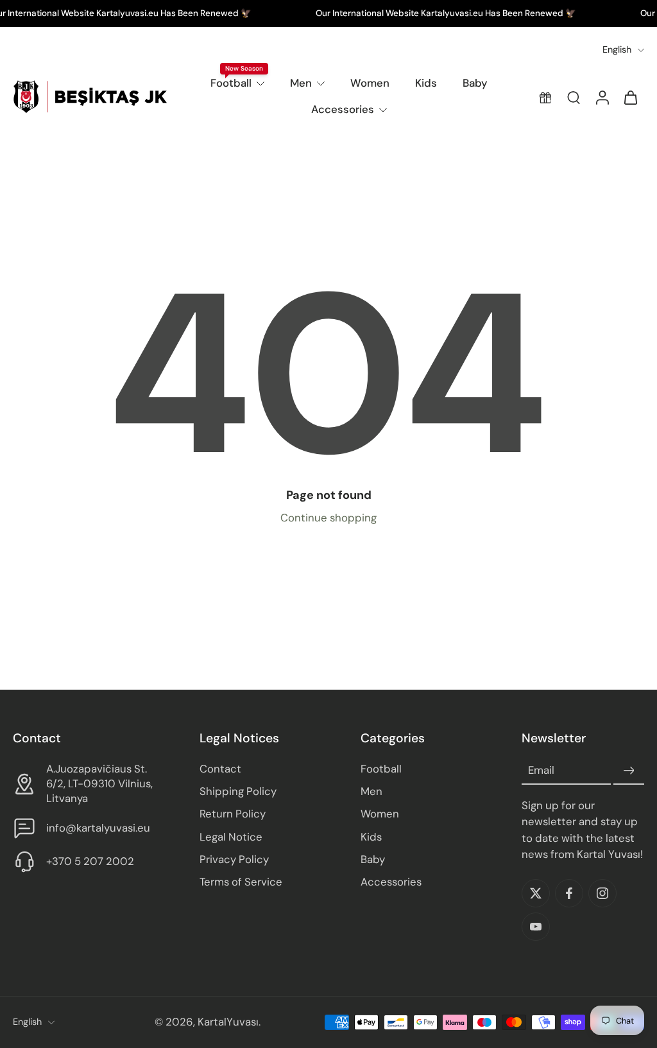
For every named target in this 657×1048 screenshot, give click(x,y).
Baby (475, 83)
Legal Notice (231, 837)
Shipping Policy (238, 792)
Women (369, 83)
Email (541, 771)
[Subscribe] (628, 771)
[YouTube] (536, 927)
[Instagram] (602, 893)
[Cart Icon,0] (630, 97)
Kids (426, 83)
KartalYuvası (228, 1022)
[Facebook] (569, 893)
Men (301, 83)
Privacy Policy (234, 859)
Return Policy (233, 814)
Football (231, 83)
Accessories (342, 109)
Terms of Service (241, 882)
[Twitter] (536, 893)
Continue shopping (328, 518)
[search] (573, 97)
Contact (220, 769)
